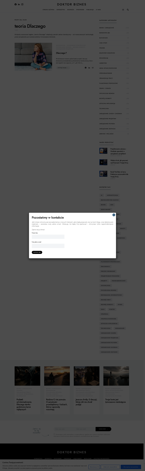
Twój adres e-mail (36, 242)
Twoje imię (35, 233)
